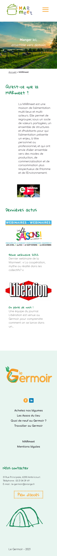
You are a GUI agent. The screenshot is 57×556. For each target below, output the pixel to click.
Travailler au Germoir (28, 425)
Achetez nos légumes (28, 410)
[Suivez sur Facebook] (25, 400)
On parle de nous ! (21, 307)
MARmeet (28, 441)
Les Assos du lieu (28, 415)
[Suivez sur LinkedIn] (31, 400)
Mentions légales (28, 446)
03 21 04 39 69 (23, 481)
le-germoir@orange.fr (23, 484)
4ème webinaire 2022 (24, 254)
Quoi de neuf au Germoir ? (28, 420)
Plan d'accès (28, 494)
